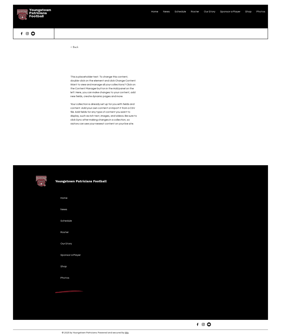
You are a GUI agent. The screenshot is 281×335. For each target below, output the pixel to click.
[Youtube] (33, 34)
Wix (127, 333)
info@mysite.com (79, 148)
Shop (63, 266)
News (63, 209)
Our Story (66, 243)
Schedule (66, 220)
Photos (64, 278)
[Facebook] (22, 34)
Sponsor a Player (70, 255)
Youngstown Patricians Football (40, 13)
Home (63, 198)
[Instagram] (27, 34)
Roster (64, 232)
